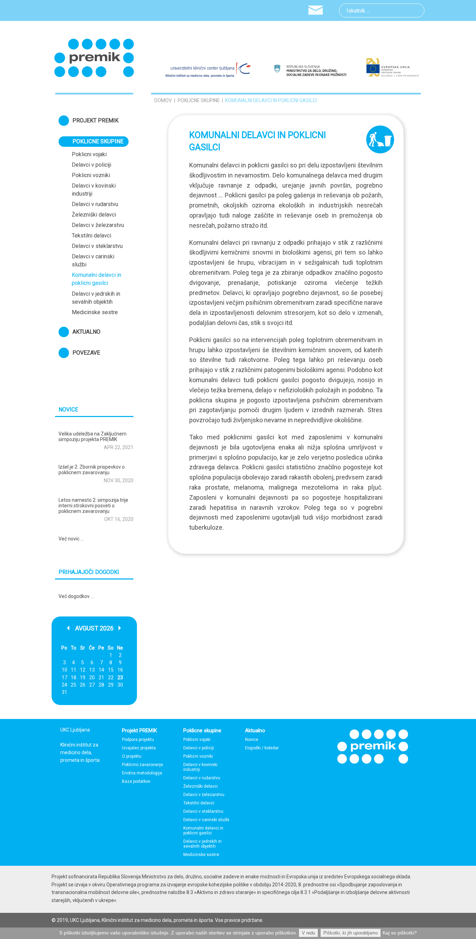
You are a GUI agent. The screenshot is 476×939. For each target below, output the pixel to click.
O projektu (131, 756)
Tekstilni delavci (91, 235)
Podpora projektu (138, 739)
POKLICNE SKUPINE (97, 141)
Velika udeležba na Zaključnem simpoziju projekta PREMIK (92, 436)
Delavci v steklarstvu (97, 246)
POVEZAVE (86, 352)
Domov (163, 100)
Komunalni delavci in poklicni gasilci (96, 279)
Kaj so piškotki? (400, 933)
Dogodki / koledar (262, 747)
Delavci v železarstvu (98, 225)
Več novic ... (71, 539)
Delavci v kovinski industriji (94, 189)
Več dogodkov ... (76, 596)
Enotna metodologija (142, 773)
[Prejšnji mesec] (68, 628)
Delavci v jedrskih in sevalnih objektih (96, 297)
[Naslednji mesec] (120, 628)
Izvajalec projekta (139, 747)
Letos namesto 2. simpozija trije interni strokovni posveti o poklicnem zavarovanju (93, 505)
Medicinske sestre (95, 312)
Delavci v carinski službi (93, 260)
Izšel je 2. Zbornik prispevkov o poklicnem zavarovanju (92, 469)
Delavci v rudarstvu (95, 204)
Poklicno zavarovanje (142, 764)
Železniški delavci (94, 214)
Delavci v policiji (91, 164)
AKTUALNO (86, 331)
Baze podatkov (136, 781)
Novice (251, 739)
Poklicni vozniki (91, 175)
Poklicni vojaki (89, 154)
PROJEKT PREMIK (95, 120)
